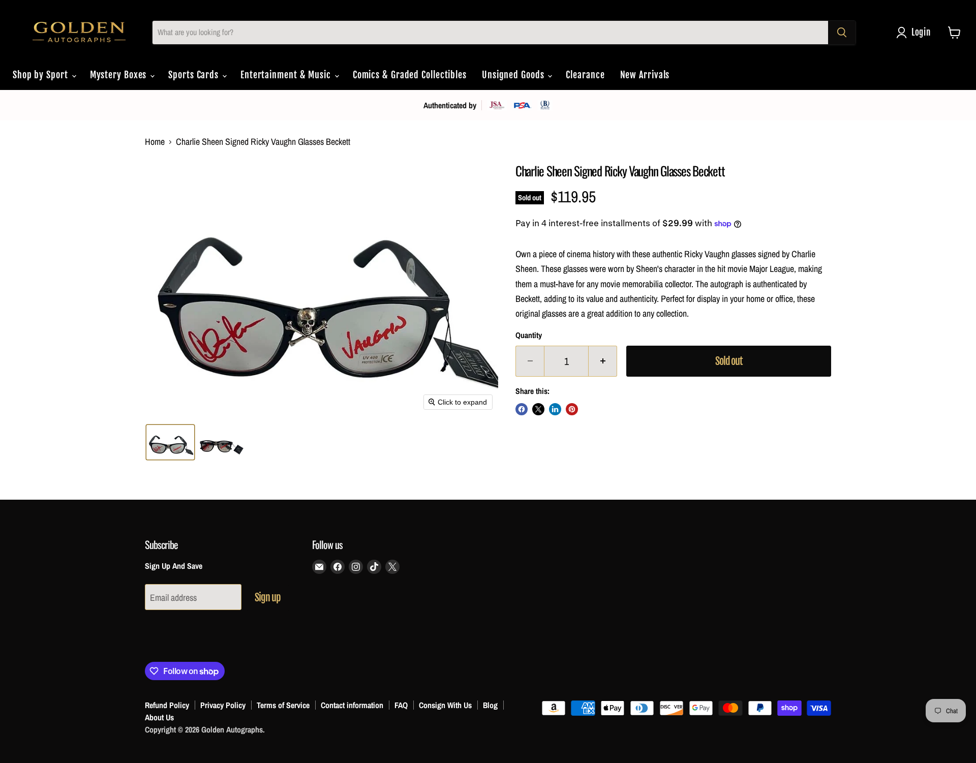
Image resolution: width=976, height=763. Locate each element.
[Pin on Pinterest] (572, 409)
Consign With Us (445, 705)
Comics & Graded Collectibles (410, 74)
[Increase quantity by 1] (603, 361)
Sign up (268, 597)
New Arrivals (645, 74)
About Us (159, 717)
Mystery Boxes (119, 74)
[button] (915, 32)
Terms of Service (283, 705)
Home (155, 142)
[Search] (842, 32)
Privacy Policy (223, 705)
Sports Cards (194, 74)
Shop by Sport (42, 74)
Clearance (585, 74)
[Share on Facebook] (521, 409)
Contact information (352, 705)
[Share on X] (538, 409)
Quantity (528, 335)
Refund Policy (167, 705)
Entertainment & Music (286, 74)
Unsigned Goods (514, 74)
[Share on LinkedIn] (555, 409)
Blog (490, 705)
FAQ (401, 705)
